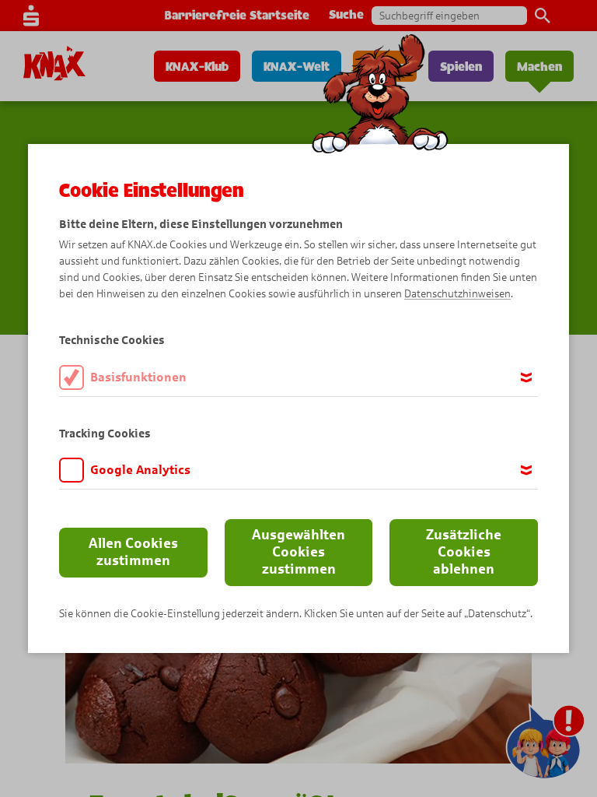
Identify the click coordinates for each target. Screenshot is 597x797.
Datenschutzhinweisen (457, 294)
